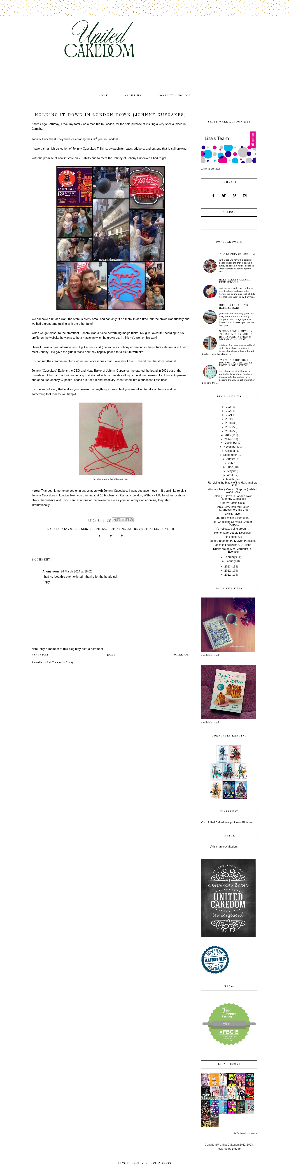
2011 (227, 574)
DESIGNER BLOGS (157, 1163)
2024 (229, 406)
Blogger (236, 1148)
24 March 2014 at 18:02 (76, 571)
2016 (228, 431)
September (230, 454)
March (230, 479)
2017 (228, 427)
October (230, 450)
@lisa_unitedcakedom (224, 846)
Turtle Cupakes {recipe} (237, 254)
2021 (229, 415)
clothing (97, 529)
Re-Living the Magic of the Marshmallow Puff (232, 484)
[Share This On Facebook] (99, 537)
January (231, 561)
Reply (46, 582)
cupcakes (117, 529)
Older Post (182, 655)
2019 (228, 419)
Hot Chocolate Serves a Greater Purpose (232, 523)
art (65, 529)
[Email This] (114, 519)
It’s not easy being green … (232, 528)
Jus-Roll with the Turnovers (232, 517)
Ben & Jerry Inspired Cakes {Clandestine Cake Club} (232, 508)
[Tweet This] (110, 537)
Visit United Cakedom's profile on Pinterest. (227, 822)
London (167, 529)
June (230, 467)
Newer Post (40, 655)
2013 (227, 566)
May (230, 471)
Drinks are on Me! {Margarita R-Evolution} (232, 550)
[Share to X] (123, 519)
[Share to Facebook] (127, 519)
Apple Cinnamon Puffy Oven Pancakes (232, 540)
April (230, 475)
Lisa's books (229, 1064)
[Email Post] (108, 520)
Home (111, 655)
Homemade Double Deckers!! (232, 532)
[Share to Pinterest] (131, 519)
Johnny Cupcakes (142, 529)
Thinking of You (232, 536)
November (230, 446)
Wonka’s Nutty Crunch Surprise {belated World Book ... (232, 491)
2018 (228, 423)
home (103, 96)
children (78, 529)
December (230, 442)
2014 (227, 439)
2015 (228, 435)
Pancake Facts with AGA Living (232, 545)
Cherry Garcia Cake (232, 503)
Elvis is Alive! (232, 513)
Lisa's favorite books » (245, 1133)
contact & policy (174, 96)
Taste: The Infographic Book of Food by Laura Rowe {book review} (236, 363)
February (229, 557)
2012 (227, 570)
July (230, 463)
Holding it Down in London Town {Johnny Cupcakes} (232, 497)
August (230, 459)
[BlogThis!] (118, 519)
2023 (229, 410)
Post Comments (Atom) (60, 662)
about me (133, 96)
